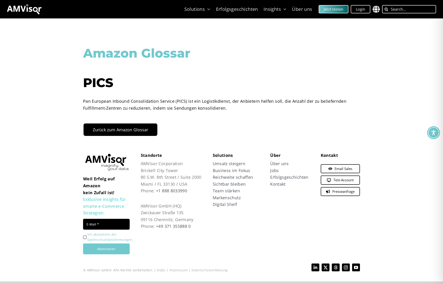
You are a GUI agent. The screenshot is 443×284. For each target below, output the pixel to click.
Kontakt (278, 184)
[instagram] (346, 267)
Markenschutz (227, 197)
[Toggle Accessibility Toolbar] (434, 133)
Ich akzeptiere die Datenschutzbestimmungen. (110, 237)
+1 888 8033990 (171, 190)
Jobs (274, 170)
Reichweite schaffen (233, 177)
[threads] (336, 267)
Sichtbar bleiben (229, 184)
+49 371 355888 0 (173, 226)
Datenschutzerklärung (209, 270)
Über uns (279, 163)
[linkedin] (315, 267)
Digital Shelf (225, 204)
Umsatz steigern (229, 163)
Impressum (178, 270)
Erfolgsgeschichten (289, 177)
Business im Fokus (231, 170)
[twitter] (325, 267)
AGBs (161, 270)
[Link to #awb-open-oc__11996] (376, 9)
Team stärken (226, 190)
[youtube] (356, 267)
